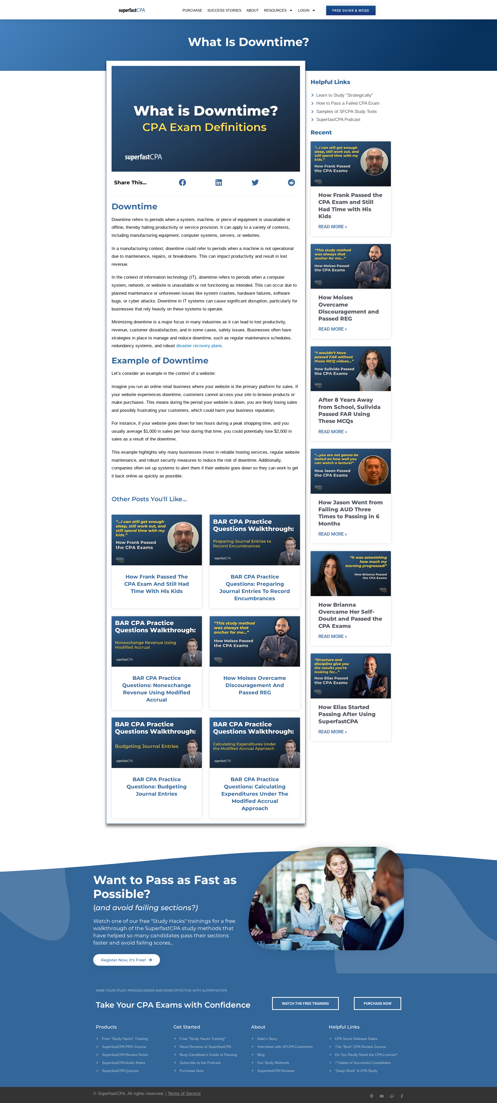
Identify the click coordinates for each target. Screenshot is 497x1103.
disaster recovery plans (199, 345)
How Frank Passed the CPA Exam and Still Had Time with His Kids (156, 584)
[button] (182, 182)
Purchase (192, 10)
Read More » (332, 226)
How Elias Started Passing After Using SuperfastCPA (347, 714)
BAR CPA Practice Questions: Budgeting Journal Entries (157, 786)
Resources (275, 10)
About (252, 10)
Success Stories (224, 10)
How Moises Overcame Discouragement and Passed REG (254, 685)
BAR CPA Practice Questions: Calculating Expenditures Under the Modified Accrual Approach (254, 793)
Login (303, 10)
